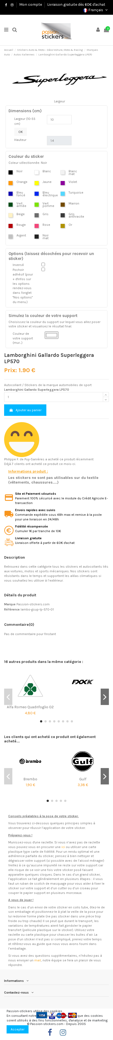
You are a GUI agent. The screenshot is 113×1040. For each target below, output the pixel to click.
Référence (12, 609)
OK (20, 132)
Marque (10, 604)
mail (37, 960)
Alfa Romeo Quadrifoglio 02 (30, 707)
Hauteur (20, 140)
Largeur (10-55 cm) (24, 121)
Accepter (17, 1029)
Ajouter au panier (28, 410)
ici (63, 847)
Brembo (30, 779)
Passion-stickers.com (33, 604)
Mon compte (30, 4)
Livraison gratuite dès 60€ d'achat (76, 4)
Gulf (82, 779)
